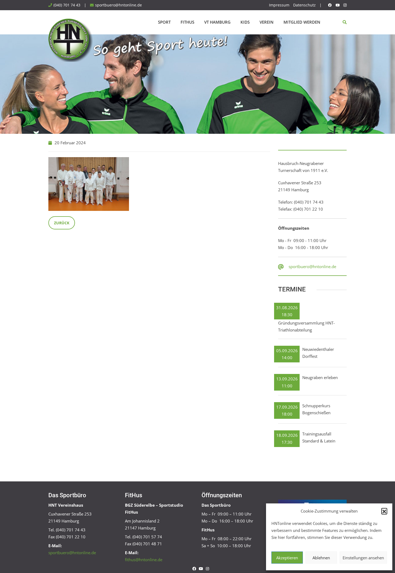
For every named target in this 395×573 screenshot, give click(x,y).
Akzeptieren (287, 557)
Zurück (61, 222)
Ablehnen (321, 557)
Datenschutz (304, 5)
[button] (384, 511)
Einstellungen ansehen (363, 557)
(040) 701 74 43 (66, 5)
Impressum (279, 5)
